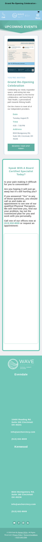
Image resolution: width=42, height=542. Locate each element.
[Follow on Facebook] (19, 523)
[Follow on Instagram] (23, 523)
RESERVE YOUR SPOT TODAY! (21, 147)
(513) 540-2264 (21, 537)
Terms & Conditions (31, 535)
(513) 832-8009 (11, 223)
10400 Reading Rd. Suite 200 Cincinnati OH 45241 (22, 422)
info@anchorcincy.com (23, 432)
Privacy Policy (17, 535)
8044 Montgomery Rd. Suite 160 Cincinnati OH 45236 (23, 494)
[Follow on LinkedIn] (28, 523)
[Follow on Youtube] (14, 523)
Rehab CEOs (22, 532)
